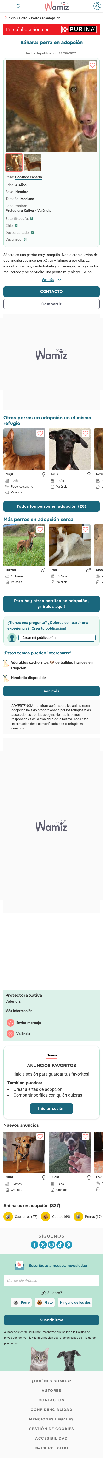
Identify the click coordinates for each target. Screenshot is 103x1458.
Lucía (55, 1177)
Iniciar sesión (51, 1108)
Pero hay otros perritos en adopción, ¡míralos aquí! (51, 603)
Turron (10, 570)
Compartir (51, 303)
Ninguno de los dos (75, 1302)
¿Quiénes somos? (51, 1381)
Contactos (52, 1400)
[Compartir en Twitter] (43, 1245)
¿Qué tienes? (51, 1293)
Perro (23, 18)
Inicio (12, 18)
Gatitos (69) (61, 1217)
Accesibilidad (51, 1438)
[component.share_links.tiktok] (60, 1245)
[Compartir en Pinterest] (68, 1245)
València (23, 1034)
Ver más (52, 691)
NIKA (9, 1177)
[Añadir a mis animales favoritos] (92, 65)
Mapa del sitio (52, 1448)
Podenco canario (28, 177)
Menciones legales (51, 1419)
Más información (18, 1011)
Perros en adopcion (45, 18)
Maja (9, 474)
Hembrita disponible (28, 677)
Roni (54, 570)
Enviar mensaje (28, 1023)
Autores (52, 1390)
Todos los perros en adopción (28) (51, 506)
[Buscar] (19, 6)
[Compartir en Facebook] (34, 1245)
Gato (49, 1302)
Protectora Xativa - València (28, 210)
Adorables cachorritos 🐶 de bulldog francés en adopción (52, 665)
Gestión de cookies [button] (51, 1428)
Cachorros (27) (26, 1217)
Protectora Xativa (23, 995)
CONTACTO (51, 291)
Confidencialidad (51, 1409)
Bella (54, 474)
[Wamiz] (59, 6)
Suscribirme (51, 1319)
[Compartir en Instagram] (51, 1245)
